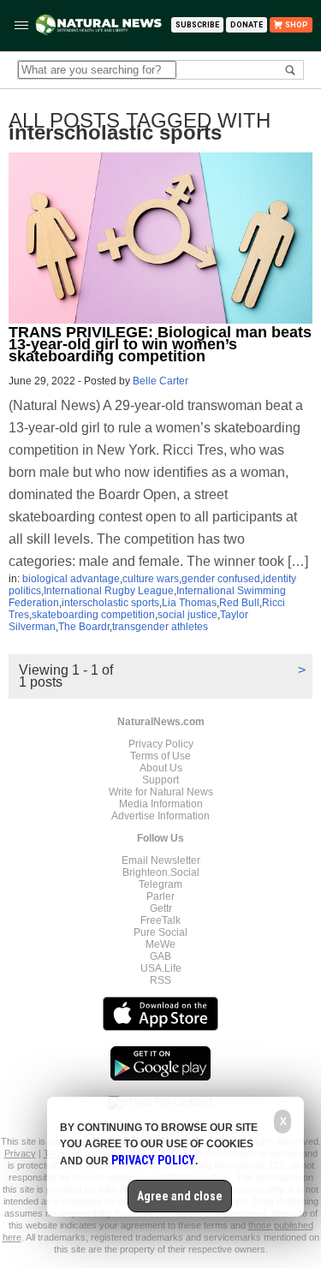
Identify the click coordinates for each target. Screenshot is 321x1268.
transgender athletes (160, 627)
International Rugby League (109, 591)
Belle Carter (160, 381)
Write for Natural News (161, 792)
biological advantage (71, 579)
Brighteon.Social (160, 872)
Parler (160, 896)
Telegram (160, 884)
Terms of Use (160, 756)
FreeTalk (160, 920)
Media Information (161, 804)
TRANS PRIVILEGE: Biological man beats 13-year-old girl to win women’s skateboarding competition (160, 344)
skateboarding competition (93, 615)
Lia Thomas (189, 603)
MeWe (160, 944)
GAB (160, 956)
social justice (187, 615)
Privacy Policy (160, 744)
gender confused (220, 579)
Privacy (20, 1153)
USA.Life (160, 968)
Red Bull (239, 603)
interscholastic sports (110, 603)
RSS (160, 980)
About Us (161, 768)
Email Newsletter (161, 860)
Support (160, 780)
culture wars (150, 579)
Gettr (161, 908)
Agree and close (180, 1196)
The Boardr (84, 627)
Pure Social (160, 932)
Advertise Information (160, 816)
